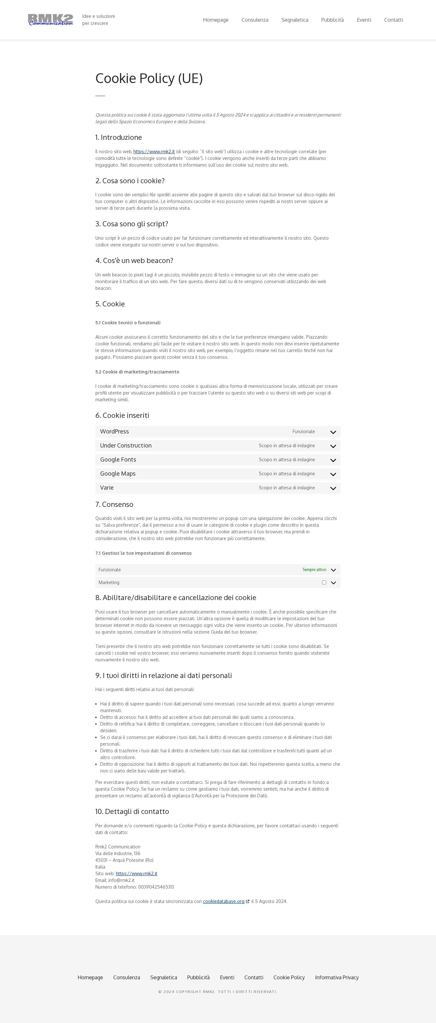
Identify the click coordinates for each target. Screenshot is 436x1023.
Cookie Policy (289, 977)
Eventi (364, 20)
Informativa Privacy (337, 977)
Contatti (393, 20)
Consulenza (255, 20)
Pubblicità (332, 20)
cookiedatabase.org (223, 901)
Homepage (216, 20)
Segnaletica (295, 20)
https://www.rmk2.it (154, 151)
